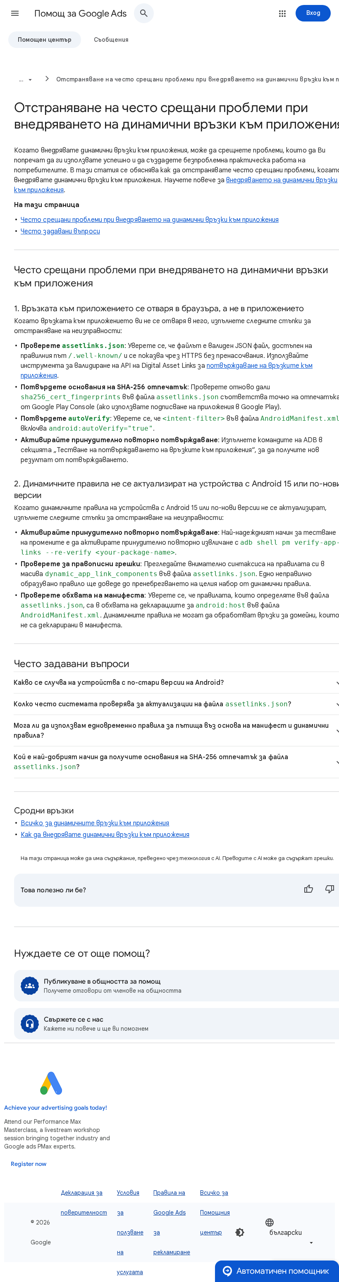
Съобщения (111, 39)
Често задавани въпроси (60, 231)
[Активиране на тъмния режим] (240, 1232)
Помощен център (45, 39)
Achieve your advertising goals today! (55, 1107)
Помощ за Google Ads (80, 13)
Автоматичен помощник (282, 1271)
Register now (28, 1164)
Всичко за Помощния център (215, 1212)
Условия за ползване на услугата (130, 1232)
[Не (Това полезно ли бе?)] (330, 890)
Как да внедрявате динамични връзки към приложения (105, 835)
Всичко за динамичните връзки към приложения (95, 823)
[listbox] (290, 1232)
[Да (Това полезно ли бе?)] (308, 890)
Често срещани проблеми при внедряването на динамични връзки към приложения (150, 220)
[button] (15, 13)
